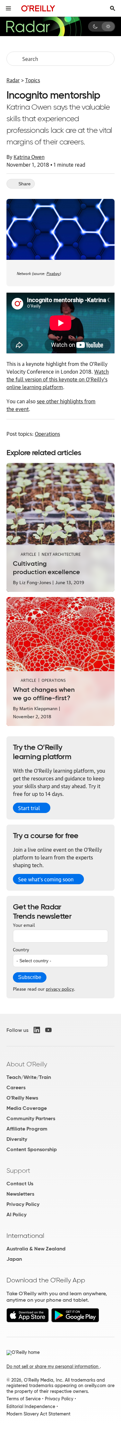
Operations (47, 433)
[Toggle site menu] (8, 8)
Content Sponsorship (31, 1149)
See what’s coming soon (46, 879)
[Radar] (43, 26)
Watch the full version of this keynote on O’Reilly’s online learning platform (57, 379)
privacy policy (60, 988)
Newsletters (20, 1193)
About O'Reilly (26, 1064)
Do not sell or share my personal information (53, 1366)
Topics (32, 79)
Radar (13, 79)
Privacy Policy (22, 1204)
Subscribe (29, 977)
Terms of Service (23, 1399)
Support (18, 1170)
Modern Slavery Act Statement (38, 1414)
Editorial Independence (30, 1406)
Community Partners (30, 1118)
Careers (15, 1087)
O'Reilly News (22, 1097)
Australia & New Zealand (36, 1248)
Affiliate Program (26, 1128)
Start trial (29, 807)
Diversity (16, 1139)
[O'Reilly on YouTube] (48, 1030)
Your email (24, 924)
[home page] (38, 8)
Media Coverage (26, 1108)
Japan (14, 1259)
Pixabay (53, 273)
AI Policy (16, 1214)
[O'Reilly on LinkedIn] (37, 1030)
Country (21, 949)
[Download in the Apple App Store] (27, 1320)
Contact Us (19, 1183)
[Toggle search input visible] (112, 8)
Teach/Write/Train (28, 1077)
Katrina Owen (29, 156)
